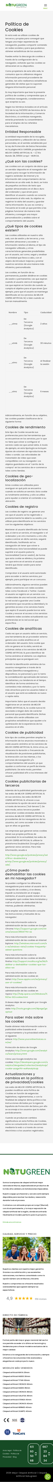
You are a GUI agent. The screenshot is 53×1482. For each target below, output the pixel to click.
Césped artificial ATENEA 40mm (17, 1399)
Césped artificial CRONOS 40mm (18, 1403)
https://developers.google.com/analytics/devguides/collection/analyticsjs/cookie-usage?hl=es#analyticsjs (26, 1065)
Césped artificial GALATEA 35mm (17, 1395)
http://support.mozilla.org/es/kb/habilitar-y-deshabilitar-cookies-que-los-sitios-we (26, 964)
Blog (15, 1457)
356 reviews (40, 1299)
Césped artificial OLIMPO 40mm (17, 1411)
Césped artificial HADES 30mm (16, 1376)
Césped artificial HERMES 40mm (17, 1407)
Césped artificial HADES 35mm (16, 1388)
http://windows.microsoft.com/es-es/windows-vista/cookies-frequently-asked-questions (26, 946)
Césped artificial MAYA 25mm (16, 1372)
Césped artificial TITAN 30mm (16, 1380)
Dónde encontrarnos (12, 1222)
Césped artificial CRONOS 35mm (17, 1392)
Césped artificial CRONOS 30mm (17, 1384)
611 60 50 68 (32, 1453)
